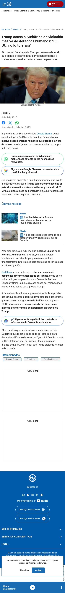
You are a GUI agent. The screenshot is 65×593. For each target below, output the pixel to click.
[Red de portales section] (60, 529)
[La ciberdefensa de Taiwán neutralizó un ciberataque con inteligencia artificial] (10, 218)
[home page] (32, 478)
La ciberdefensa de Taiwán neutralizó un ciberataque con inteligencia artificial (36, 220)
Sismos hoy (35, 11)
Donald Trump (44, 133)
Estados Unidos (50, 359)
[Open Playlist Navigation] (61, 587)
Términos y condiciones (17, 555)
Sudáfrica (7, 272)
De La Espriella (20, 11)
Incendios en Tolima (51, 11)
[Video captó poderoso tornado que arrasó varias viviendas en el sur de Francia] (10, 235)
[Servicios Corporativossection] (60, 536)
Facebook (3, 124)
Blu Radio (6, 30)
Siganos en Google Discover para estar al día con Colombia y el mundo (35, 171)
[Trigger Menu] (4, 4)
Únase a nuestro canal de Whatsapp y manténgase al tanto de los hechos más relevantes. (32, 159)
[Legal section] (60, 544)
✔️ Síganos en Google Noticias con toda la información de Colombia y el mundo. (34, 321)
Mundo (16, 30)
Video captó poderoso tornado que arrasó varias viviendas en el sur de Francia (40, 237)
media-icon (32, 587)
